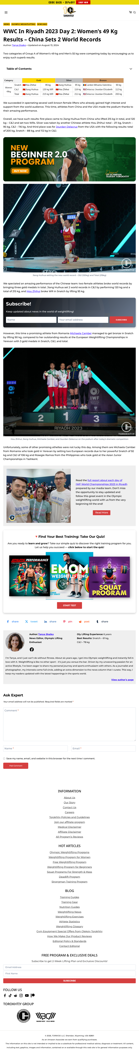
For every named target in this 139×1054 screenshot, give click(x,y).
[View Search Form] (134, 12)
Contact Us (69, 807)
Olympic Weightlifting (23, 24)
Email (77, 748)
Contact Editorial (69, 946)
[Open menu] (6, 12)
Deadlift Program (69, 876)
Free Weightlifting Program (69, 862)
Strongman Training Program (69, 881)
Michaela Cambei (80, 333)
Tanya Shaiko (46, 634)
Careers (69, 812)
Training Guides (69, 897)
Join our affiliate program (69, 822)
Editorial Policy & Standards (69, 941)
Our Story (69, 802)
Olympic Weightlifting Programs (69, 852)
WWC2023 (42, 24)
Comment (11, 710)
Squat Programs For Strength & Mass (69, 871)
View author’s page (122, 679)
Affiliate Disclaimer (69, 831)
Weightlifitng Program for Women (69, 857)
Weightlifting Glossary (69, 926)
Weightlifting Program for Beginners (69, 867)
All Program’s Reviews (69, 836)
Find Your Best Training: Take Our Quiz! (71, 537)
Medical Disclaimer (69, 827)
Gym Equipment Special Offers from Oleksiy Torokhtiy (69, 931)
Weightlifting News (69, 911)
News (7, 24)
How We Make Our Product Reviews (69, 936)
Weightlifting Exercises (70, 916)
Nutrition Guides (69, 907)
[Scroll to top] (132, 1043)
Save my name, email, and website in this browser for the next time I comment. (50, 758)
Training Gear (69, 902)
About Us (69, 797)
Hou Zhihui (33, 291)
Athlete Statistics (69, 921)
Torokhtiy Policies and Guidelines (69, 817)
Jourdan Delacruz (67, 126)
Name (9, 748)
